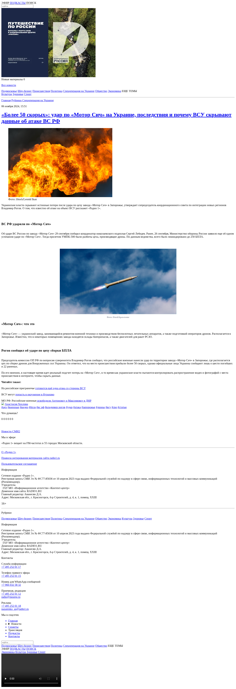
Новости (16, 623)
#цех (4, 407)
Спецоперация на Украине (79, 91)
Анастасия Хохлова (16, 404)
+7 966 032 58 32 (11, 584)
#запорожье (88, 407)
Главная (6, 100)
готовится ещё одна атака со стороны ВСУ (60, 388)
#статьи (122, 407)
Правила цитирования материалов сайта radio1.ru (30, 458)
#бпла (32, 407)
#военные (13, 407)
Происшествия (41, 91)
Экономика (114, 91)
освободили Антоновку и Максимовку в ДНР (63, 400)
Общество (101, 91)
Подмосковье (9, 91)
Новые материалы (13, 79)
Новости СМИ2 (10, 431)
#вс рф (40, 407)
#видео (24, 407)
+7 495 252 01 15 (11, 575)
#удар (69, 407)
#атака (77, 407)
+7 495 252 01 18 (11, 605)
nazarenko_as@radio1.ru (15, 609)
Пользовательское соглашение (19, 463)
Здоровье (18, 94)
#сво (114, 407)
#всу (108, 407)
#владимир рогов (55, 407)
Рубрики (16, 100)
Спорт (27, 94)
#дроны (100, 407)
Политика (56, 91)
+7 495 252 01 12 (11, 593)
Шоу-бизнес (25, 91)
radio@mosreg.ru (10, 596)
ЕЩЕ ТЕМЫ (129, 91)
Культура (6, 94)
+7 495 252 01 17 (11, 566)
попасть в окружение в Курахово (34, 394)
